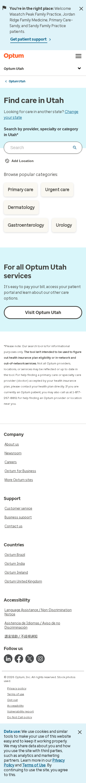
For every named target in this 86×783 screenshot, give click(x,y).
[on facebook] (19, 658)
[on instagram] (40, 658)
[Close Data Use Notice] (79, 732)
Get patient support (28, 39)
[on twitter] (29, 658)
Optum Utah (14, 69)
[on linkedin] (8, 658)
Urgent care (57, 189)
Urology (64, 225)
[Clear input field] (74, 147)
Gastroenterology (26, 225)
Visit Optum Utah (43, 312)
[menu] (78, 56)
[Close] (81, 9)
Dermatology (21, 207)
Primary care (20, 189)
